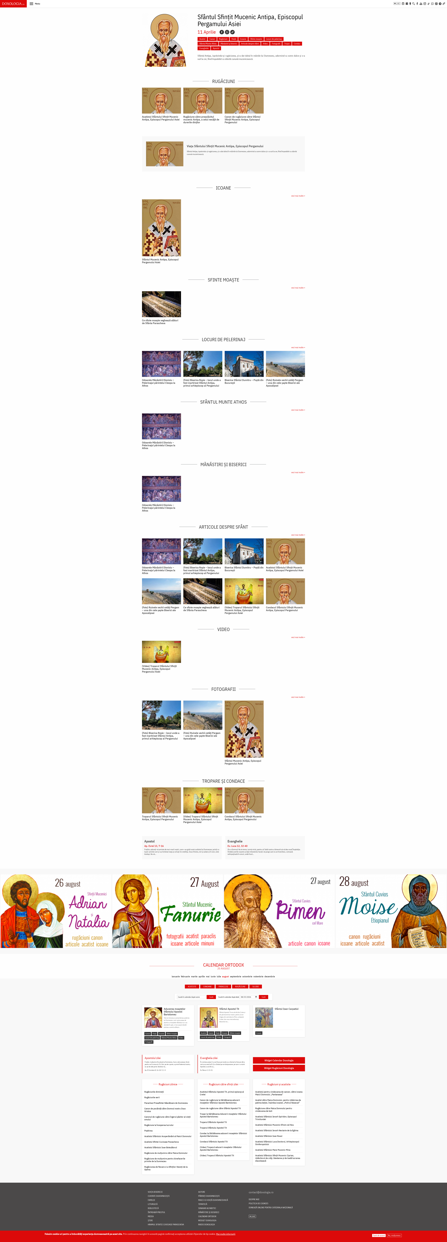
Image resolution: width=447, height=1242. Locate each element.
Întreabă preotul (156, 1212)
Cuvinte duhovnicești (159, 1196)
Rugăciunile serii (152, 1097)
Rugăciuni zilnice (168, 1084)
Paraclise (223, 986)
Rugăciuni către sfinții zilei (223, 1084)
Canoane (207, 986)
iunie (213, 976)
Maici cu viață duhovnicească (213, 1200)
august (225, 976)
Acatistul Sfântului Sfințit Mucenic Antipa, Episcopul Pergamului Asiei (160, 118)
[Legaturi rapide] (443, 3)
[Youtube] (421, 3)
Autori (201, 1192)
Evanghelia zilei (209, 1058)
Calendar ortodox (223, 966)
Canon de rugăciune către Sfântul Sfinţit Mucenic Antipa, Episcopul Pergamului (243, 119)
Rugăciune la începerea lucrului (158, 1125)
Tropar (287, 43)
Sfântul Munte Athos (208, 43)
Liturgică (152, 1204)
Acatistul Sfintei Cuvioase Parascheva (161, 1141)
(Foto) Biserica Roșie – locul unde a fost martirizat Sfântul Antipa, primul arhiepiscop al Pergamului (202, 383)
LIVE (398, 3)
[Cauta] (413, 3)
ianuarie (176, 976)
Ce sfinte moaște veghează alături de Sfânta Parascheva (160, 322)
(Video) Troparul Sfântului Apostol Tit (217, 1155)
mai (208, 976)
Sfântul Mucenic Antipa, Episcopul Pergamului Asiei (160, 261)
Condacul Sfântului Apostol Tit (214, 1141)
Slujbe (255, 986)
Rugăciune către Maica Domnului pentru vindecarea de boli (273, 1109)
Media (151, 1216)
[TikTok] (428, 3)
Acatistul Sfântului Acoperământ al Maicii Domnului (167, 1136)
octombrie (247, 976)
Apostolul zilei (153, 1058)
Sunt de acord (379, 1235)
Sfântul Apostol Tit (229, 1008)
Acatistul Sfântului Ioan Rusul (268, 1136)
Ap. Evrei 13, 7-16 (154, 846)
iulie (219, 976)
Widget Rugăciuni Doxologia (279, 1068)
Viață (234, 39)
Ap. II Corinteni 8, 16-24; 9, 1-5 (155, 1070)
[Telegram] (440, 3)
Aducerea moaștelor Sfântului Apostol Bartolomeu (174, 1011)
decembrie (269, 976)
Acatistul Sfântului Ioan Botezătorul (160, 1147)
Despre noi (254, 1199)
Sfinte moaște (256, 39)
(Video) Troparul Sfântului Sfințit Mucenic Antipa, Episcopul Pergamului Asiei (242, 610)
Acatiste (192, 986)
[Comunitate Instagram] (436, 3)
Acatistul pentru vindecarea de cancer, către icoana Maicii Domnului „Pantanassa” (278, 1093)
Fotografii (276, 43)
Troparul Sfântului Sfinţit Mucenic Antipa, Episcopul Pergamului (160, 818)
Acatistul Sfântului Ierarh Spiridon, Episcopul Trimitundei (276, 1118)
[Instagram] (424, 3)
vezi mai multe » (298, 195)
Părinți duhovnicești (209, 1196)
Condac (297, 43)
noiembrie (258, 976)
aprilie (202, 976)
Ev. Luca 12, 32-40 (237, 846)
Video (265, 43)
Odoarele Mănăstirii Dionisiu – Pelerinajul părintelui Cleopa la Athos (158, 383)
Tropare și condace (223, 781)
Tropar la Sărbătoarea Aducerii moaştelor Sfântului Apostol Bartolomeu (223, 1115)
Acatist (202, 39)
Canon (212, 39)
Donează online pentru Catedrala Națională (271, 1207)
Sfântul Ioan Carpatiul (286, 1008)
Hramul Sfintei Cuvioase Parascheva (166, 1224)
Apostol (216, 48)
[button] (35, 3)
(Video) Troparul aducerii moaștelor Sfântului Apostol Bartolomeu (220, 1148)
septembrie (235, 976)
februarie (185, 976)
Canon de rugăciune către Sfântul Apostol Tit (220, 1108)
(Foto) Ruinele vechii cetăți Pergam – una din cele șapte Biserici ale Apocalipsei (284, 383)
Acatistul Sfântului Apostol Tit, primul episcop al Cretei (222, 1093)
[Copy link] (232, 32)
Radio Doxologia (206, 1224)
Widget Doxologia (207, 1220)
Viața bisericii (155, 1192)
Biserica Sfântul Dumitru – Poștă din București (244, 381)
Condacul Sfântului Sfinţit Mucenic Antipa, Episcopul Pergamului (284, 609)
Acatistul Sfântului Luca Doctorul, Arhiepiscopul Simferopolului (277, 1143)
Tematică (202, 1204)
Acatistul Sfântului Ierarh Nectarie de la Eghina (276, 1130)
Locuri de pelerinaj (274, 39)
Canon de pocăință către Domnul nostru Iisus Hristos (165, 1110)
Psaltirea (148, 1130)
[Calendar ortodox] (403, 3)
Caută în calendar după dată (228, 997)
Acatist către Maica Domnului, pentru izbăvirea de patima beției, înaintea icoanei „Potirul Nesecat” (278, 1101)
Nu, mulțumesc (394, 1235)
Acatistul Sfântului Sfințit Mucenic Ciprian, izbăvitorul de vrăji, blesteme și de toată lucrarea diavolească (277, 1158)
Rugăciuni (223, 39)
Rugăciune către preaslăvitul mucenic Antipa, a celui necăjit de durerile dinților (201, 119)
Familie (151, 1200)
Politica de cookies (258, 1203)
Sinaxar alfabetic (207, 1208)
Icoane (243, 39)
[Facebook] (417, 3)
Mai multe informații (225, 1233)
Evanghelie (204, 48)
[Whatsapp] (227, 32)
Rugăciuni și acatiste (279, 1084)
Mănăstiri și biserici (229, 43)
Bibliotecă (153, 1208)
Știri (150, 1220)
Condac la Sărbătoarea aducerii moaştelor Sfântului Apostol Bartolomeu (223, 1134)
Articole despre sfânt (250, 43)
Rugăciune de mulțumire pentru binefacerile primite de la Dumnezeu (164, 1160)
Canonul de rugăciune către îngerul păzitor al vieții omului (167, 1118)
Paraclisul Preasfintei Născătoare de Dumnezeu (166, 1103)
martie (194, 976)
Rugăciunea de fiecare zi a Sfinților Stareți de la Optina (166, 1168)
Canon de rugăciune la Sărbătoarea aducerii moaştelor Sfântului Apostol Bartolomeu (220, 1101)
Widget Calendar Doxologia (278, 1060)
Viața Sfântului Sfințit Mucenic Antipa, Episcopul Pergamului (225, 146)
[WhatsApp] (432, 3)
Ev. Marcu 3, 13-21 (206, 1070)
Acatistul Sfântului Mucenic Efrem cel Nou (274, 1124)
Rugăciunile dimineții (154, 1091)
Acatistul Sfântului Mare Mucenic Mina (272, 1149)
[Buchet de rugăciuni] (410, 3)
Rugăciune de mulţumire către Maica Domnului (165, 1153)
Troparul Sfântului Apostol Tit (213, 1122)
